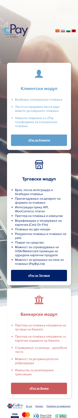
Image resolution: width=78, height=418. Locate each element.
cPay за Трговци (39, 275)
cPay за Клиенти (39, 140)
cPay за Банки (39, 388)
